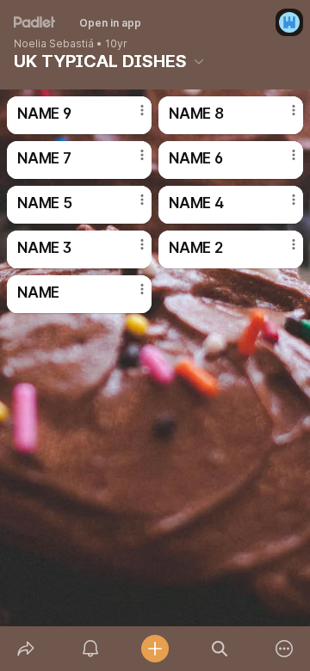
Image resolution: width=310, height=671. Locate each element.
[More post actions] (131, 117)
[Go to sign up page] (289, 22)
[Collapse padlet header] (199, 61)
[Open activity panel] (90, 648)
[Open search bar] (220, 649)
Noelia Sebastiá (54, 44)
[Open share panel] (25, 648)
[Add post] (155, 648)
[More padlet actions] (285, 648)
